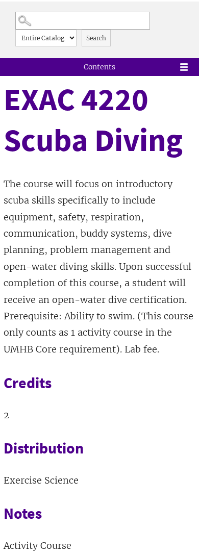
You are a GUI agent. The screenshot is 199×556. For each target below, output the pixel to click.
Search (96, 38)
